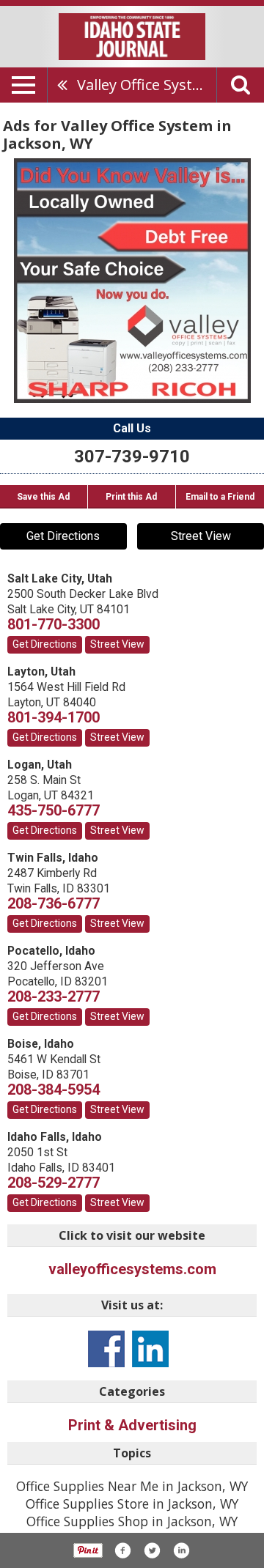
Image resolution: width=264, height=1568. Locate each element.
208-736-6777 (53, 903)
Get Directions (63, 536)
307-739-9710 (132, 456)
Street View (201, 536)
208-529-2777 (53, 1182)
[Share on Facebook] (122, 1550)
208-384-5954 (53, 1089)
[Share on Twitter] (151, 1550)
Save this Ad (43, 497)
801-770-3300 (53, 624)
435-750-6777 (53, 810)
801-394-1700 (53, 717)
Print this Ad (131, 497)
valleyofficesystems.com (132, 1269)
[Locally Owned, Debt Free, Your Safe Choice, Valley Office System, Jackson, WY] (132, 280)
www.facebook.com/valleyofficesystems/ (106, 1349)
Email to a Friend (220, 497)
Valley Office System (145, 85)
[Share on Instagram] (181, 1550)
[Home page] (132, 35)
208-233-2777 (53, 996)
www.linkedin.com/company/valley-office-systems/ (150, 1349)
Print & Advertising (132, 1425)
